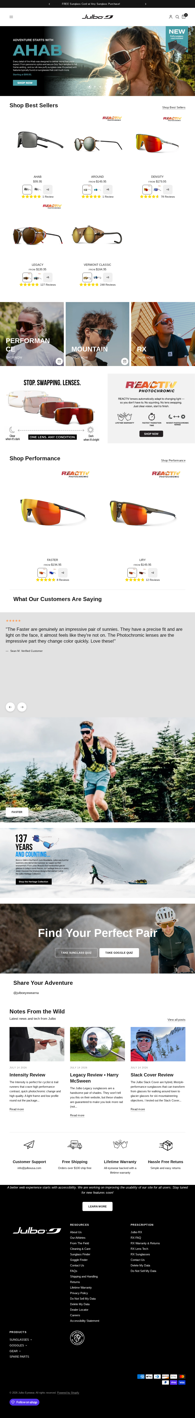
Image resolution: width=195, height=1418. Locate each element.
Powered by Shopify (68, 1392)
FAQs (73, 1271)
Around (97, 176)
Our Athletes (78, 1237)
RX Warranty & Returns (145, 1243)
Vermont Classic (97, 264)
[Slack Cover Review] (158, 1044)
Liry (142, 560)
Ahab (38, 176)
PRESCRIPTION (142, 1224)
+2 (47, 189)
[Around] (98, 143)
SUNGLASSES (19, 1339)
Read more (17, 1109)
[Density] (157, 143)
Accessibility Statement (84, 1320)
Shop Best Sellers (173, 107)
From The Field (79, 1243)
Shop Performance (173, 460)
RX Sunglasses (140, 1254)
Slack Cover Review (152, 1074)
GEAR (14, 1351)
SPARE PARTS (19, 1356)
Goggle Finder (79, 1259)
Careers (75, 1315)
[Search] (177, 17)
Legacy (37, 264)
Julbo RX (136, 1232)
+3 (167, 189)
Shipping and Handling (84, 1276)
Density (157, 176)
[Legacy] (38, 231)
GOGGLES (17, 1345)
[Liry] (142, 511)
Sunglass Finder (80, 1254)
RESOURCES (79, 1224)
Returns (75, 1282)
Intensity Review (27, 1074)
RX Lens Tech (139, 1248)
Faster (52, 560)
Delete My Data (80, 1304)
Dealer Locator (79, 1309)
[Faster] (53, 511)
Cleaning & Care (80, 1248)
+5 (107, 189)
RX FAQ (136, 1237)
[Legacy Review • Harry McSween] (97, 1044)
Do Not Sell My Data (83, 1298)
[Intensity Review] (37, 1044)
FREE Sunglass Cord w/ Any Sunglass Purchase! (106, 3)
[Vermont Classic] (98, 231)
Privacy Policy (79, 1293)
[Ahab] (38, 143)
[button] (76, 952)
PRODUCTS (18, 1332)
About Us (76, 1232)
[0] (183, 17)
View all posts (176, 1019)
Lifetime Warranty (81, 1287)
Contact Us (77, 1265)
